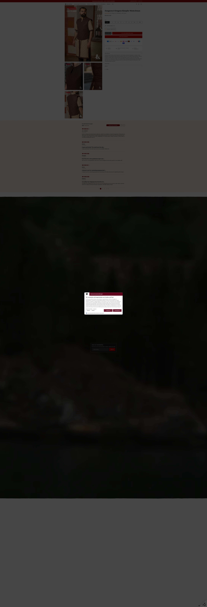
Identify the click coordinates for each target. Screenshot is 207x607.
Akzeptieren (117, 310)
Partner (93, 310)
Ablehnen (108, 310)
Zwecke (88, 310)
